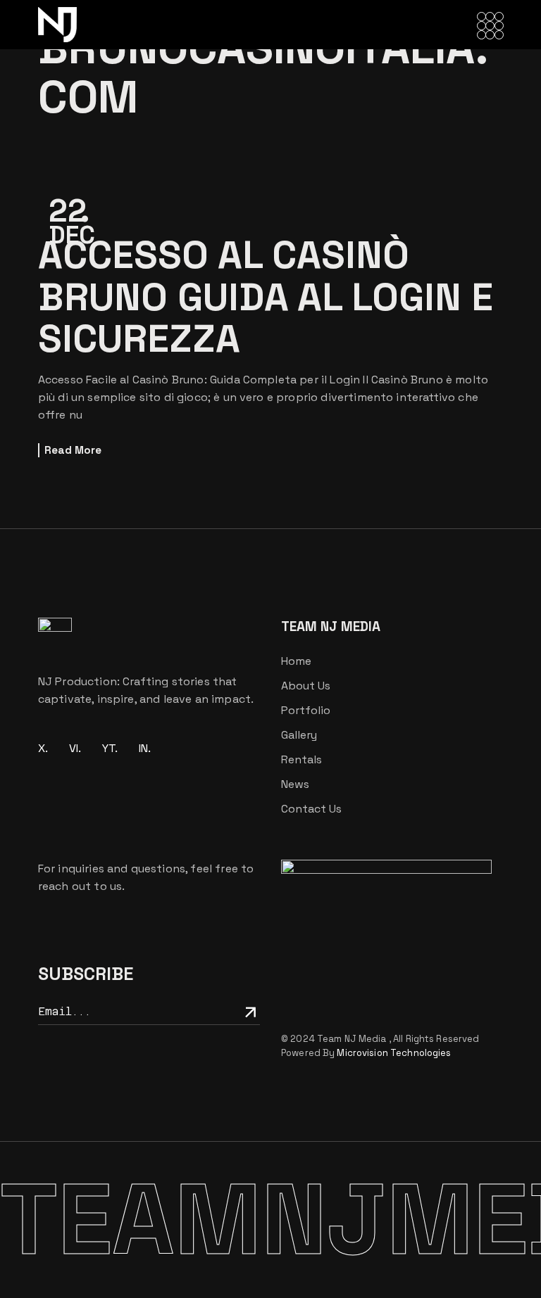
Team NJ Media (353, 1039)
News (295, 784)
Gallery (299, 734)
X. (43, 748)
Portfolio (305, 710)
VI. (75, 748)
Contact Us (311, 808)
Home (296, 661)
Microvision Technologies (394, 1053)
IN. (145, 748)
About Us (305, 685)
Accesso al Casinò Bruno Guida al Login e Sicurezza (265, 296)
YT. (110, 748)
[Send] (248, 1011)
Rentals (301, 759)
